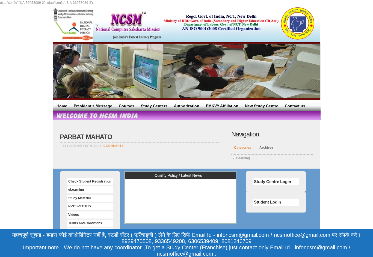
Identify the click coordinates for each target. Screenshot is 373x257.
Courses (126, 106)
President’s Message (93, 106)
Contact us (295, 106)
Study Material (79, 198)
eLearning (76, 190)
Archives (266, 148)
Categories (242, 148)
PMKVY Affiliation (222, 106)
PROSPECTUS (79, 206)
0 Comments (113, 145)
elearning (243, 158)
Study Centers (154, 106)
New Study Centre (261, 106)
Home (62, 106)
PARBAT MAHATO (86, 137)
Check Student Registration (89, 181)
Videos (73, 215)
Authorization (186, 106)
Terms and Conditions (85, 223)
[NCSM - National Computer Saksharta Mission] (108, 24)
